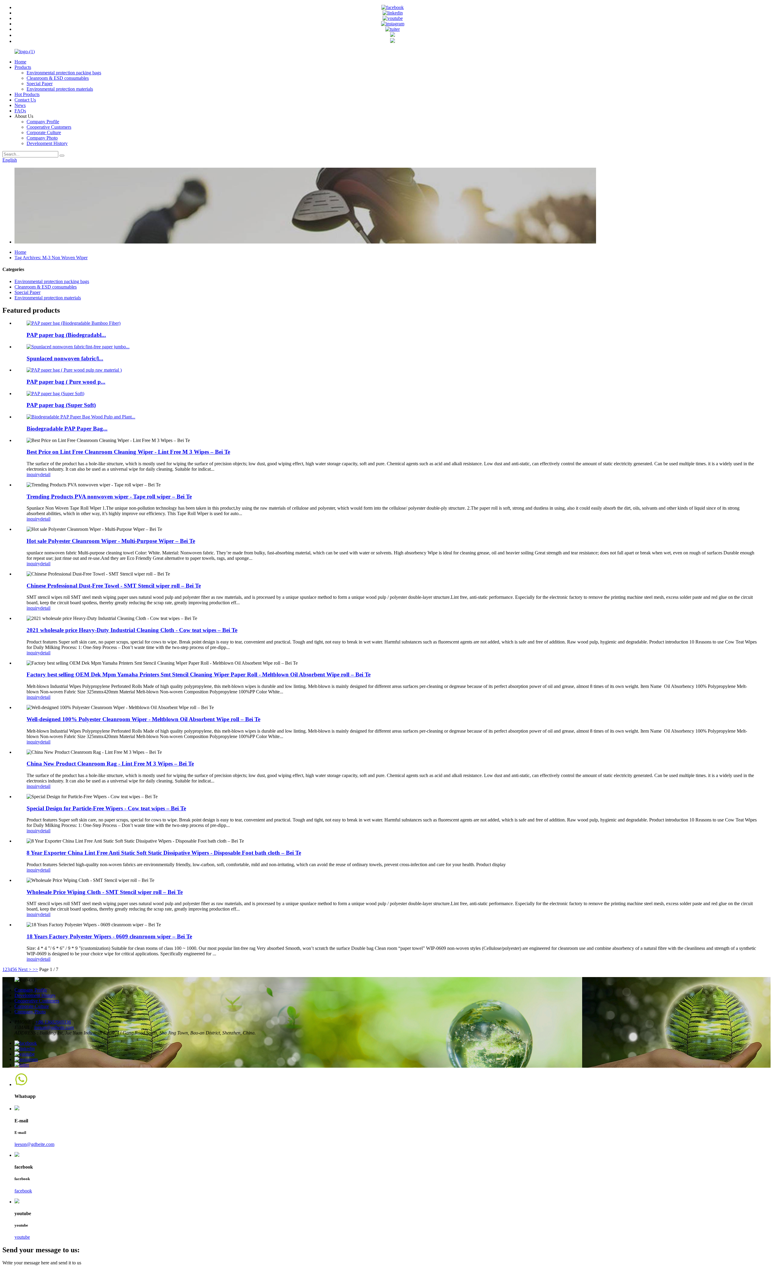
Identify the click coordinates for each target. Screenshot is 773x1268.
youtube (22, 1237)
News (20, 105)
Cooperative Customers (49, 127)
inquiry (33, 474)
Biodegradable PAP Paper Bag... (67, 428)
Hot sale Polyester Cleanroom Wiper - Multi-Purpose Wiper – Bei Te (111, 541)
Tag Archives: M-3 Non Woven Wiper (51, 257)
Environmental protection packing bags (64, 72)
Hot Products (27, 94)
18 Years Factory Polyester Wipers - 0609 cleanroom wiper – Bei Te (109, 936)
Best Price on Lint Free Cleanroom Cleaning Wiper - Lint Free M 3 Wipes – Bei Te (128, 452)
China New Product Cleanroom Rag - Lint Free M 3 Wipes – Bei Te (110, 763)
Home (20, 61)
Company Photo (42, 137)
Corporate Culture (44, 132)
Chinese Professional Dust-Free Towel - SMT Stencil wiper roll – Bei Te (114, 585)
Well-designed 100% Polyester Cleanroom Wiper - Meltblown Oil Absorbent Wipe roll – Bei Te (143, 719)
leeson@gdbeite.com (54, 1027)
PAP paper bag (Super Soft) (61, 405)
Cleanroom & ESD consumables (58, 78)
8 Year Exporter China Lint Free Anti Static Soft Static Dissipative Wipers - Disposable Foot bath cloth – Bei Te (164, 853)
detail (45, 474)
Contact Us (25, 99)
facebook (23, 1190)
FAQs (20, 110)
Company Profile (43, 121)
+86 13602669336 (53, 1021)
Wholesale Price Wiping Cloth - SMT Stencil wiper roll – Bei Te (105, 892)
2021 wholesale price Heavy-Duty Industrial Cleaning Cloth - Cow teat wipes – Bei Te (132, 630)
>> (35, 969)
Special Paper (40, 83)
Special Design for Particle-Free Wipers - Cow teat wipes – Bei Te (106, 808)
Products (22, 67)
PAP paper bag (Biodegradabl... (66, 335)
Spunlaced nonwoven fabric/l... (65, 358)
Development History (47, 143)
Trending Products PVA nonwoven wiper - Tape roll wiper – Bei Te (109, 496)
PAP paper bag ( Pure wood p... (66, 382)
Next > (25, 969)
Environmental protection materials (60, 89)
